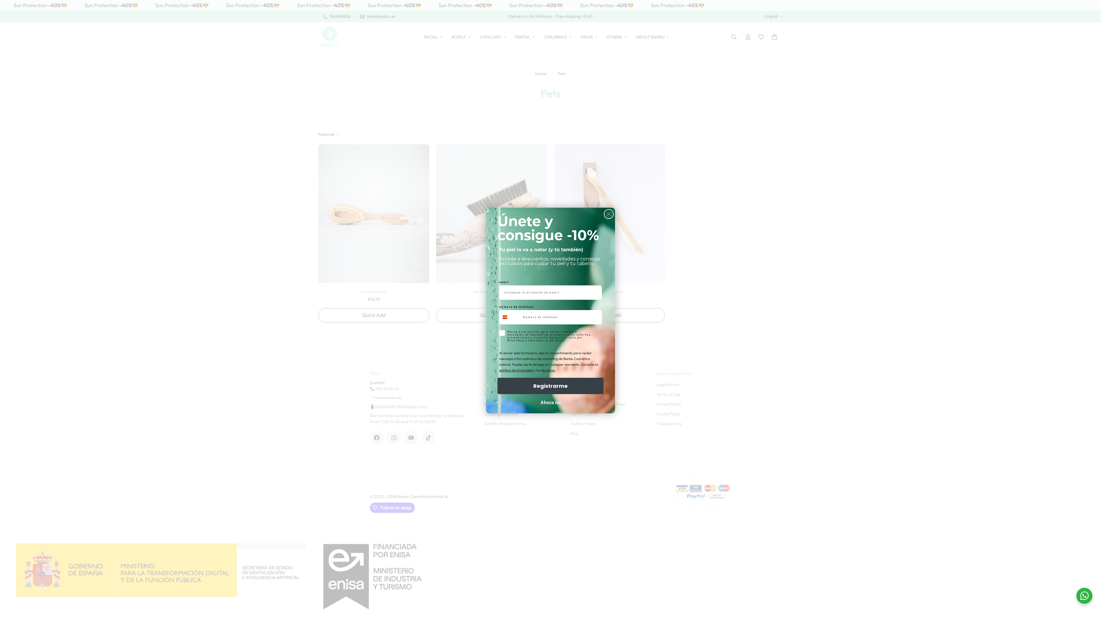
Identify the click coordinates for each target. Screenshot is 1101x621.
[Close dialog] (608, 214)
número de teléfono (516, 306)
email (504, 282)
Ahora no (550, 402)
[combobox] (509, 317)
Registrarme (550, 386)
